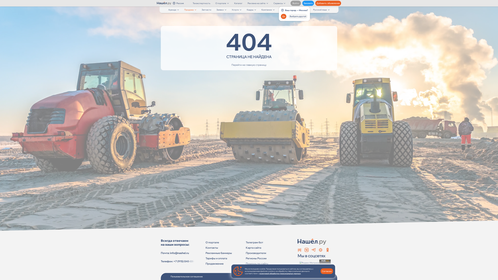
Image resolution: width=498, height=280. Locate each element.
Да (283, 16)
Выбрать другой (298, 16)
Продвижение (215, 263)
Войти (296, 3)
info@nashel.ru (179, 253)
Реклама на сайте (256, 3)
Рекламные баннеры (219, 253)
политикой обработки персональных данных (280, 273)
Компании (266, 9)
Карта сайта (253, 247)
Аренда (172, 9)
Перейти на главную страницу (249, 64)
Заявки (220, 9)
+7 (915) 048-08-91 (185, 261)
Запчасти (206, 9)
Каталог (238, 3)
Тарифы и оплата (216, 258)
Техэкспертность (201, 3)
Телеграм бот (254, 242)
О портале (220, 3)
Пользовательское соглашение (187, 276)
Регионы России (256, 258)
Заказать (308, 3)
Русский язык (320, 9)
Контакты (212, 247)
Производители (256, 253)
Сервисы (278, 3)
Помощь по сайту (257, 263)
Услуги (235, 9)
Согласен (327, 271)
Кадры (250, 9)
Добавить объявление (328, 3)
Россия (180, 3)
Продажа (189, 9)
